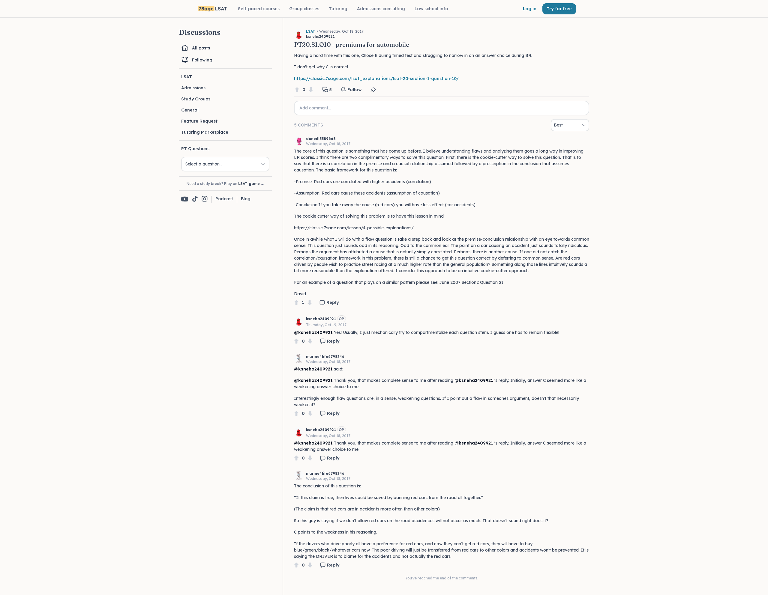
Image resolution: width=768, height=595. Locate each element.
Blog (245, 198)
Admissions (193, 88)
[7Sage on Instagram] (205, 199)
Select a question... (203, 164)
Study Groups (195, 99)
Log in (529, 8)
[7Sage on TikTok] (195, 199)
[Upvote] (297, 90)
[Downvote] (310, 90)
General (190, 110)
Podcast (224, 198)
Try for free (559, 8)
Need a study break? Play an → (225, 183)
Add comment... (315, 108)
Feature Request (199, 121)
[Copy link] (373, 90)
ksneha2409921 (321, 319)
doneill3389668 (321, 138)
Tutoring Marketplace (204, 132)
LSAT (186, 76)
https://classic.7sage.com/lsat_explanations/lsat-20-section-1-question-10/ (376, 78)
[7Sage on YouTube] (184, 199)
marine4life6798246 (325, 356)
